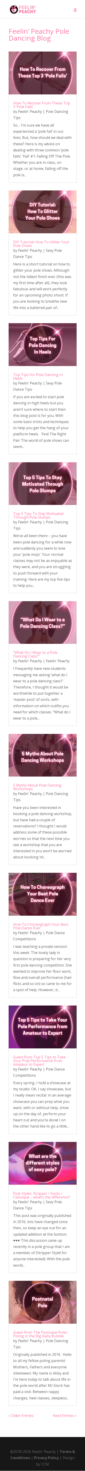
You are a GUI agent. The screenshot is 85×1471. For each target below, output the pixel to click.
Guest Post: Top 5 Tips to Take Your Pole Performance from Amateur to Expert (39, 1061)
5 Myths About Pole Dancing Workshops (37, 787)
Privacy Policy (46, 1457)
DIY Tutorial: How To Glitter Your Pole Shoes (41, 243)
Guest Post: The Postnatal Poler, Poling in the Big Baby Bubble (40, 1334)
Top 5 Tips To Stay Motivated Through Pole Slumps (38, 515)
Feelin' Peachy (30, 111)
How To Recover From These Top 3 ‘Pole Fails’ (41, 105)
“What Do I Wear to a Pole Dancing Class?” (35, 654)
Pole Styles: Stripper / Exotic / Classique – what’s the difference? (41, 1195)
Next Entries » (65, 1415)
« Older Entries (21, 1415)
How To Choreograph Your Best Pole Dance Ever (40, 926)
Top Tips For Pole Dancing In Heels (38, 376)
